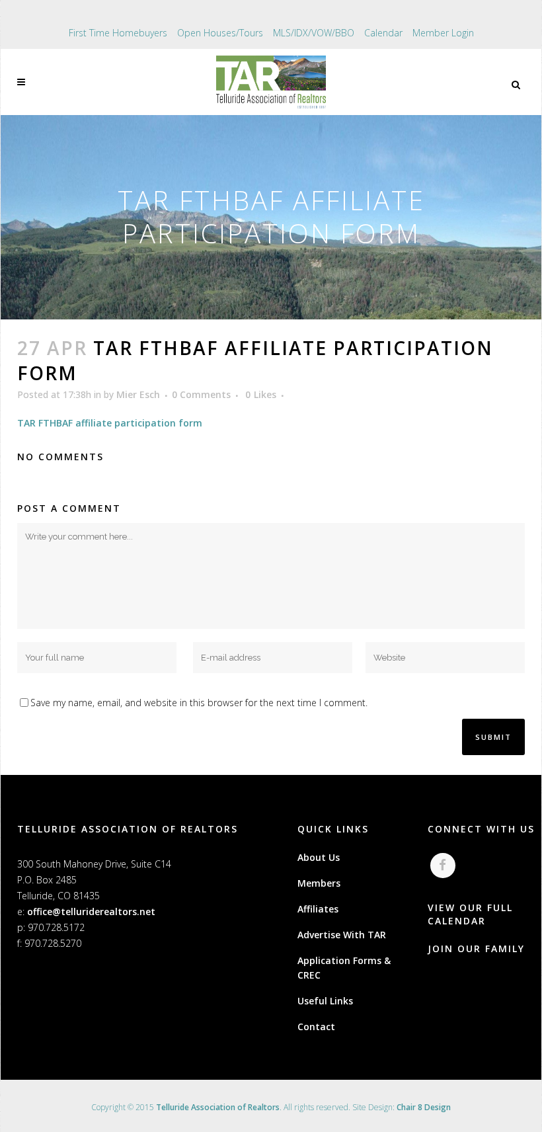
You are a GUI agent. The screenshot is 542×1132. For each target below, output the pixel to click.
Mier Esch (138, 394)
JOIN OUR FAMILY (476, 948)
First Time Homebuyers (118, 32)
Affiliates (317, 909)
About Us (318, 857)
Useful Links (325, 1000)
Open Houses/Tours (220, 32)
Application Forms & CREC (344, 967)
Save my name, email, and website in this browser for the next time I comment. (199, 702)
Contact (316, 1026)
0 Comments (201, 394)
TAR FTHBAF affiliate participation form (109, 423)
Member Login (443, 32)
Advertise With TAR (341, 934)
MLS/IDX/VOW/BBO (313, 32)
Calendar (383, 32)
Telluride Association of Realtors (218, 1107)
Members (318, 883)
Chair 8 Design (424, 1107)
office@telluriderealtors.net (91, 911)
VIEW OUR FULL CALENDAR (470, 914)
